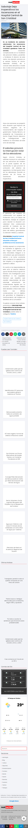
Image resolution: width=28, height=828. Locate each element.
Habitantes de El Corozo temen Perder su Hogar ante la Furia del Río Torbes (21, 341)
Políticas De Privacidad (15, 816)
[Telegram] (19, 334)
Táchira (4, 785)
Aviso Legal (4, 816)
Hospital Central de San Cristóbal (12, 318)
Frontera (4, 771)
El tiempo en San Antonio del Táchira (14, 741)
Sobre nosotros (21, 818)
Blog (3, 760)
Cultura (4, 763)
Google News (14, 801)
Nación (4, 776)
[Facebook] (3, 334)
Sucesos (4, 782)
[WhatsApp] (15, 334)
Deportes (5, 765)
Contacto (4, 819)
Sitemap (11, 819)
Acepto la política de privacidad (15, 201)
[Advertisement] (14, 82)
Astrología (5, 757)
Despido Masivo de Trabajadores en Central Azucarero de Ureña (6, 341)
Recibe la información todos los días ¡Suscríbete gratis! (14, 191)
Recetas (4, 779)
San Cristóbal (7, 321)
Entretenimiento (6, 768)
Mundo (4, 774)
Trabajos (4, 788)
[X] (7, 334)
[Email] (23, 334)
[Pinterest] (11, 334)
